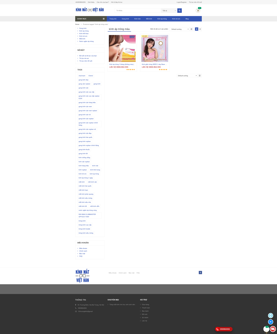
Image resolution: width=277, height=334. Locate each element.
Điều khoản (83, 248)
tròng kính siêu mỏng (86, 233)
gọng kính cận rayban (86, 118)
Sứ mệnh (145, 317)
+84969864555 (80, 2)
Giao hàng (145, 304)
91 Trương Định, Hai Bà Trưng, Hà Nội (91, 305)
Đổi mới (144, 314)
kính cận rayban (84, 162)
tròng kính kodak (84, 229)
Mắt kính (149, 19)
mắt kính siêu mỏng (85, 198)
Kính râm (137, 19)
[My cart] (266, 329)
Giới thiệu (91, 2)
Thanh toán (146, 308)
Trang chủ (113, 19)
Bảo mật (82, 253)
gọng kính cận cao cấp (86, 92)
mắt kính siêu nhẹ (85, 202)
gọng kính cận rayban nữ (87, 129)
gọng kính (97, 84)
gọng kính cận (83, 88)
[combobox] (169, 10)
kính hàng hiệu (84, 166)
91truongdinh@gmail (85, 311)
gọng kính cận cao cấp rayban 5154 (89, 97)
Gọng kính (125, 19)
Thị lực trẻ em (84, 58)
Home (77, 24)
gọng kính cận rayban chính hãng (88, 124)
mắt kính (82, 182)
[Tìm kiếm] (179, 10)
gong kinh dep (83, 80)
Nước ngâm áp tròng (86, 41)
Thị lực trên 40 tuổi (195, 2)
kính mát (95, 166)
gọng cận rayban (84, 84)
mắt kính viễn (94, 206)
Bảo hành (145, 311)
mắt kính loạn (83, 190)
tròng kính (82, 221)
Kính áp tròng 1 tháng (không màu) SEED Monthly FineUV (129, 64)
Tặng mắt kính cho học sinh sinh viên (122, 304)
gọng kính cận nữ (85, 114)
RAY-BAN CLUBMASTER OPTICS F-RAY (87, 215)
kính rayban (83, 170)
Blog (187, 19)
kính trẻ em (82, 174)
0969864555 (82, 308)
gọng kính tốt (83, 153)
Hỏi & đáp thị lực (116, 2)
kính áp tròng (94, 174)
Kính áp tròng (162, 19)
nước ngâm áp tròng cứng (88, 210)
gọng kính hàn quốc (85, 137)
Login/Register (182, 2)
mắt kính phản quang (86, 194)
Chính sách (83, 251)
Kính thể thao (84, 33)
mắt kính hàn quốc (85, 186)
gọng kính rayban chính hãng (89, 145)
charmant (82, 76)
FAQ (80, 256)
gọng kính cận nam (85, 106)
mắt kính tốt (83, 206)
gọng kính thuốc (84, 149)
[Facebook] (200, 272)
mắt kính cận (92, 182)
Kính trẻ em (176, 19)
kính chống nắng (84, 157)
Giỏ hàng (198, 10)
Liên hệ (144, 321)
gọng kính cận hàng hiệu (87, 102)
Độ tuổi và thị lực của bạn (88, 56)
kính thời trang (95, 170)
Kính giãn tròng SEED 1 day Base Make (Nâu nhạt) (159, 64)
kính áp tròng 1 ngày (86, 178)
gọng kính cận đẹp (85, 133)
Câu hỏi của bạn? (103, 2)
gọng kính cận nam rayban (88, 110)
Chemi (91, 76)
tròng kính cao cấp (85, 225)
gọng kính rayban (85, 141)
